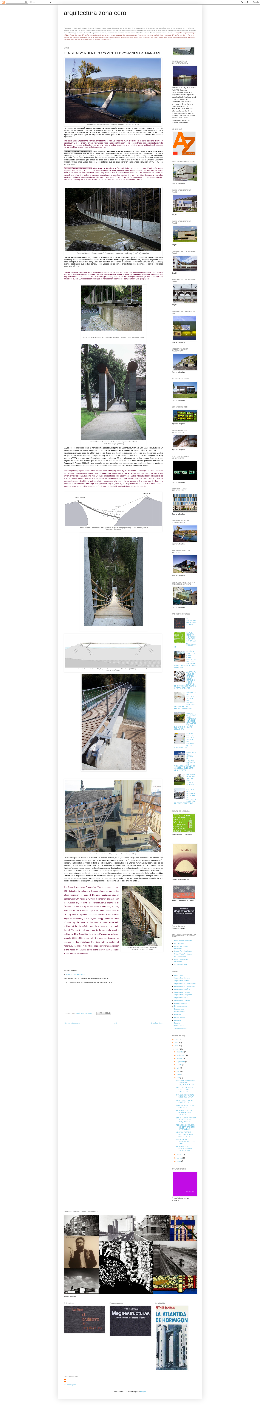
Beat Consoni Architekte (183, 941)
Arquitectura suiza (180, 998)
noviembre (181, 1055)
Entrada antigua (156, 1023)
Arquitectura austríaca (182, 981)
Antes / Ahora (179, 975)
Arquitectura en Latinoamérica (185, 984)
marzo (179, 1154)
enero (179, 1161)
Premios (177, 1023)
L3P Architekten (180, 957)
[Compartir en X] (103, 1013)
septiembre (181, 1062)
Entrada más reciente (72, 1023)
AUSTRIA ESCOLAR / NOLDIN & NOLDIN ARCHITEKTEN (184, 1134)
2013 (177, 1046)
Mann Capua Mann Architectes (181, 960)
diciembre (180, 1052)
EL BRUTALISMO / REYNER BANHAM (191, 622)
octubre (180, 1058)
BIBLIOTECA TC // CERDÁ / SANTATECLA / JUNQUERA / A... (186, 1120)
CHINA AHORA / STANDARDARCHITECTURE (186, 1141)
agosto (179, 1065)
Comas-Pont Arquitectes (183, 951)
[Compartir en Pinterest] (109, 1013)
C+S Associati (179, 943)
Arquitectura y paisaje (182, 1000)
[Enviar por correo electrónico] (97, 1013)
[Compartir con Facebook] (106, 1013)
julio (178, 1068)
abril (178, 1078)
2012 (177, 1049)
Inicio (116, 1023)
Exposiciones (179, 1009)
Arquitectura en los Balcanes (184, 986)
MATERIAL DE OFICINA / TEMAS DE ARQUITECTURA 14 (185, 1082)
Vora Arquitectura (180, 964)
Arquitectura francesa (182, 992)
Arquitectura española (182, 989)
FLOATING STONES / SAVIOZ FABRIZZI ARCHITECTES (184, 1090)
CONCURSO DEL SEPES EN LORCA (185, 1106)
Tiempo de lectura (180, 1029)
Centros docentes (180, 1003)
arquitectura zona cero (95, 12)
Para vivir (177, 1014)
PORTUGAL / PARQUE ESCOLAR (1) (184, 1101)
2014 (177, 1043)
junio (178, 1071)
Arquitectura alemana (182, 978)
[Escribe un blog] (100, 1013)
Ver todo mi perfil (70, 1385)
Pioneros (177, 1020)
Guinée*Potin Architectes (183, 954)
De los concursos (180, 1006)
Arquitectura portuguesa (183, 995)
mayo (179, 1074)
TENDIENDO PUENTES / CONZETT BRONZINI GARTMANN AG (185, 1127)
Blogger (143, 1391)
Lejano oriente (179, 1012)
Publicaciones (179, 1026)
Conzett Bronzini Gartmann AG (75, 974)
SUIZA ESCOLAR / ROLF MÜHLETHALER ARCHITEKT (185, 1112)
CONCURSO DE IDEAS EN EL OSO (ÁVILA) (185, 1096)
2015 (177, 1039)
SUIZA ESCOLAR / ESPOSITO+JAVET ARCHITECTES (184, 1148)
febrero (179, 1158)
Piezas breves (179, 1017)
